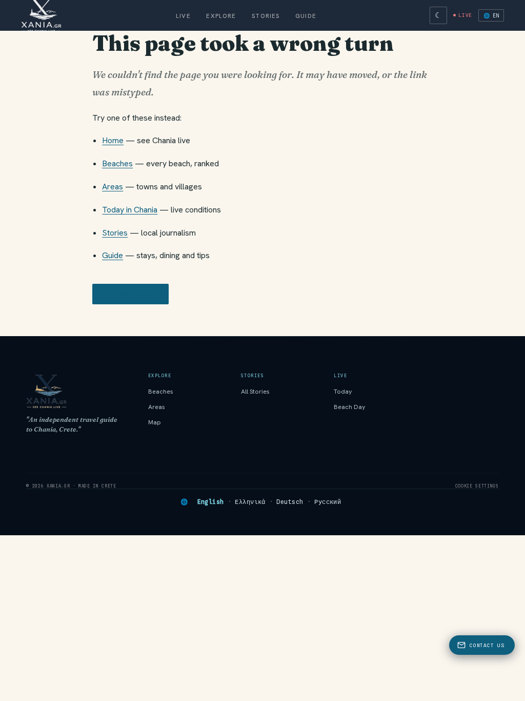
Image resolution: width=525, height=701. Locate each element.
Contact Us (487, 645)
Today (343, 391)
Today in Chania (129, 209)
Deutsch (289, 501)
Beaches (117, 163)
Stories (265, 16)
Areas (112, 186)
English (210, 501)
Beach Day (350, 407)
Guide (305, 16)
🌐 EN (491, 15)
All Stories (255, 391)
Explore (221, 16)
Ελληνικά (250, 501)
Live (183, 16)
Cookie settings (477, 486)
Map (154, 422)
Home (113, 140)
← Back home (130, 294)
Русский (327, 501)
